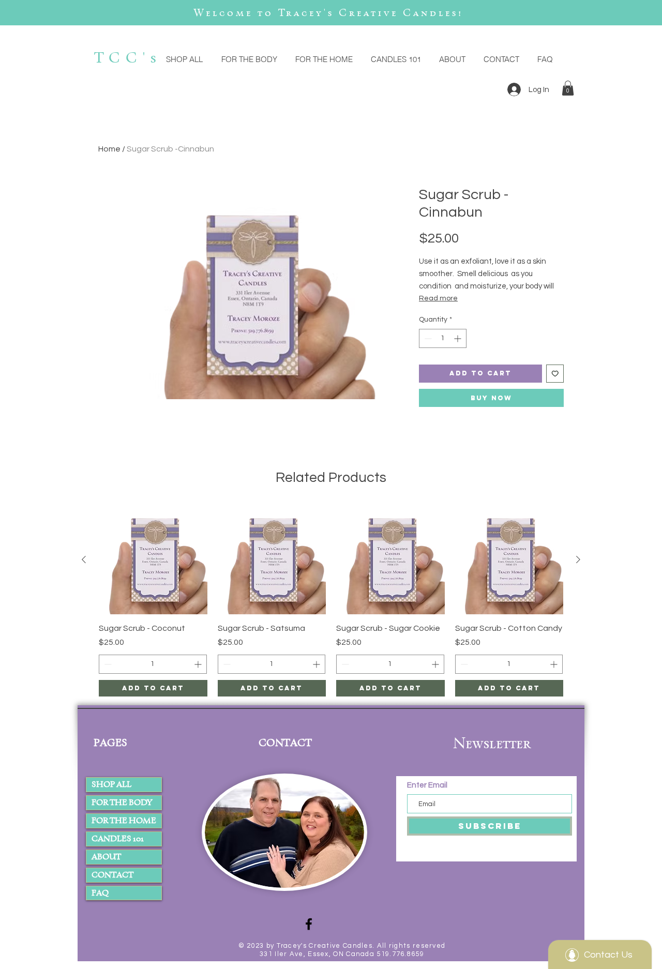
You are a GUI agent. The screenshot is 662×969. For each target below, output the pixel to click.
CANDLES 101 (118, 838)
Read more (438, 298)
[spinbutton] (442, 338)
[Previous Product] (84, 559)
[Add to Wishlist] (555, 374)
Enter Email (428, 785)
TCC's (128, 57)
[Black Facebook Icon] (309, 924)
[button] (568, 88)
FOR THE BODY (122, 802)
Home (109, 149)
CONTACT (112, 875)
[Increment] (458, 338)
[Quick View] (153, 560)
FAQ (100, 893)
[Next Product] (578, 559)
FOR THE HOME (124, 820)
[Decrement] (426, 338)
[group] (331, 601)
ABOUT (106, 856)
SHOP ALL (111, 784)
